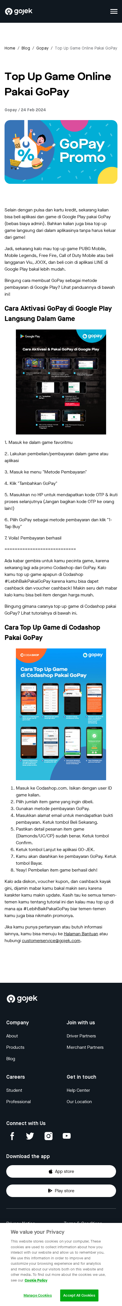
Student (14, 1090)
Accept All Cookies (79, 1295)
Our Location (79, 1102)
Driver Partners (81, 1036)
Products (15, 1047)
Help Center (78, 1090)
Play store (64, 1191)
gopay (42, 48)
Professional (18, 1102)
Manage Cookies (38, 1295)
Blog (26, 48)
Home (10, 48)
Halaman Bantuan (81, 934)
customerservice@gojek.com (51, 941)
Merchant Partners (85, 1047)
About (12, 1036)
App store (64, 1171)
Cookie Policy (36, 1280)
